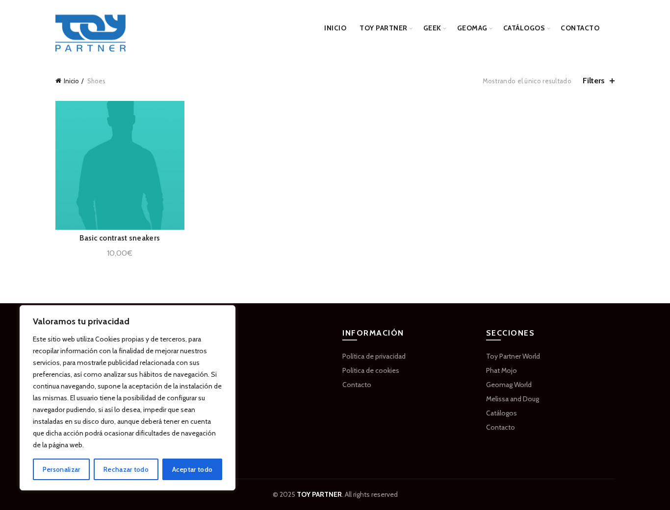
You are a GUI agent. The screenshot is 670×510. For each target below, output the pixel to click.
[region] (127, 397)
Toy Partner (384, 28)
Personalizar (61, 469)
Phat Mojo (501, 370)
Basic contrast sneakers (119, 238)
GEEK (432, 28)
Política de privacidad (374, 356)
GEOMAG (472, 28)
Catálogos (524, 28)
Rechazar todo (126, 469)
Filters (594, 80)
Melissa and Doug (512, 398)
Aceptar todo (192, 469)
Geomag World (509, 384)
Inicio (335, 28)
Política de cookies (370, 370)
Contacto (580, 28)
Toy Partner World (513, 356)
